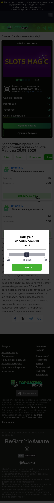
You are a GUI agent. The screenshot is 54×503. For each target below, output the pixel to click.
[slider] (26, 254)
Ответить (27, 267)
